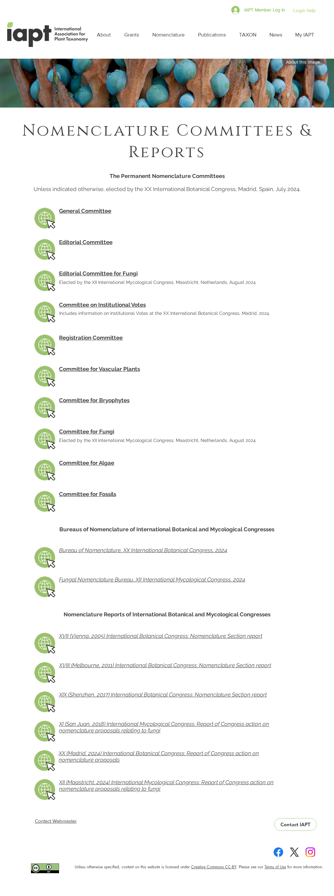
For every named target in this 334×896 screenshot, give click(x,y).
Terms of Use (275, 867)
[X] (294, 852)
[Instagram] (310, 852)
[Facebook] (278, 852)
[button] (105, 35)
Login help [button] (304, 10)
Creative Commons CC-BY (213, 867)
